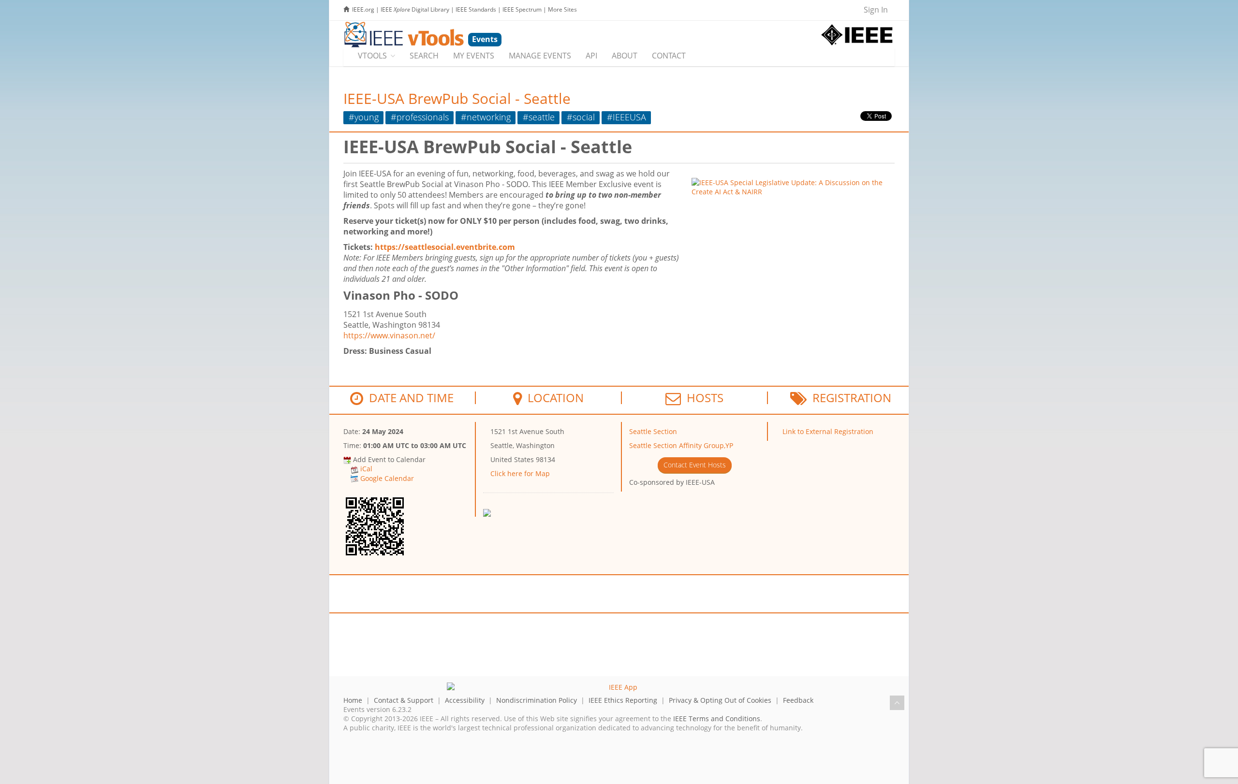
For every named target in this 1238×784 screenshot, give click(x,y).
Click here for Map (520, 473)
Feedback (798, 700)
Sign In (876, 9)
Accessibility (465, 700)
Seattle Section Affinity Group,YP (681, 445)
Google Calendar (387, 478)
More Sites (562, 9)
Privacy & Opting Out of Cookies (720, 700)
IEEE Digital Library (415, 9)
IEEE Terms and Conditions (716, 718)
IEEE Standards (476, 9)
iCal (366, 468)
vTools (372, 55)
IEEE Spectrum (522, 9)
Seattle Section (653, 431)
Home (352, 700)
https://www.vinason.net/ (389, 335)
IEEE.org (363, 9)
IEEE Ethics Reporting (623, 700)
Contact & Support (403, 700)
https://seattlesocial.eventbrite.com (445, 247)
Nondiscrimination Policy (536, 700)
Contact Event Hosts (694, 464)
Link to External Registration (827, 431)
